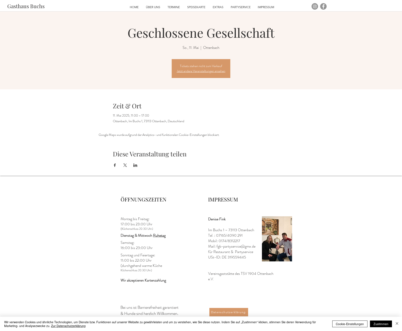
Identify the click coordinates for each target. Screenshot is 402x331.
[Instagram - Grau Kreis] (315, 6)
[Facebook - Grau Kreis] (323, 6)
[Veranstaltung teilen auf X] (125, 165)
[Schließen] (396, 324)
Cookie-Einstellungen (350, 324)
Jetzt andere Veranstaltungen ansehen (201, 71)
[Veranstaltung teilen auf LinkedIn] (135, 165)
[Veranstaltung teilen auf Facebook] (115, 165)
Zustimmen (381, 324)
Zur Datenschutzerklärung (68, 326)
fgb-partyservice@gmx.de (235, 246)
